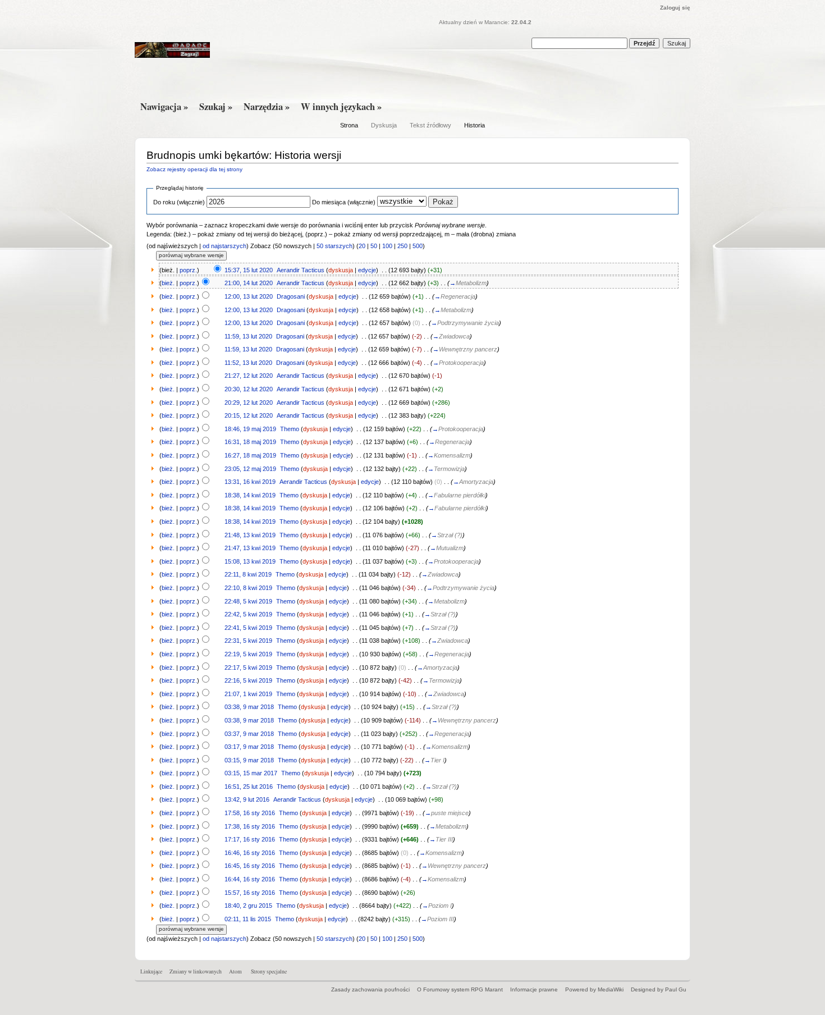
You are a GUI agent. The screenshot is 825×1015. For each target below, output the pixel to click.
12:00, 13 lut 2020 (248, 296)
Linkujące (151, 971)
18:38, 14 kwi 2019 (250, 495)
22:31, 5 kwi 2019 (248, 640)
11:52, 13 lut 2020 (248, 362)
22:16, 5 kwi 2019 (248, 680)
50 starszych (334, 246)
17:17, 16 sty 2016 (249, 839)
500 (417, 246)
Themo (289, 429)
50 (373, 246)
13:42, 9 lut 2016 (246, 799)
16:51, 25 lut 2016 (248, 786)
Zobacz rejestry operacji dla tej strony (194, 169)
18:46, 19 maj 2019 (250, 429)
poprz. (188, 270)
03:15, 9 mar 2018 (249, 760)
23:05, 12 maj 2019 (250, 468)
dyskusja (340, 270)
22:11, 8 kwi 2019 (248, 574)
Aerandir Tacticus (300, 270)
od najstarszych (224, 246)
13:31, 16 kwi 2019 (250, 481)
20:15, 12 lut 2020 (248, 415)
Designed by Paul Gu (658, 989)
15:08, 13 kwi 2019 (250, 561)
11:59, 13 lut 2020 (248, 336)
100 (387, 246)
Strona (349, 125)
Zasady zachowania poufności (370, 989)
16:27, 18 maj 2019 (250, 455)
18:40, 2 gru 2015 (248, 905)
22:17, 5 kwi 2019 (248, 667)
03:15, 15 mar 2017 (250, 773)
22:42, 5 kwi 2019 (248, 614)
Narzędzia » (267, 106)
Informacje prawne (534, 989)
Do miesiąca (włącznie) (343, 202)
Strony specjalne (269, 971)
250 (402, 246)
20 (362, 246)
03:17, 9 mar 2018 (249, 746)
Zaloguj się (675, 7)
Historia (474, 125)
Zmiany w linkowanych (195, 971)
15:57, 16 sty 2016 (249, 892)
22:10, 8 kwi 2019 (248, 587)
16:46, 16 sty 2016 (249, 852)
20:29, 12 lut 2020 (248, 402)
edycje (367, 270)
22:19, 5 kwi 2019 (248, 654)
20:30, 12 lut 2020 (248, 389)
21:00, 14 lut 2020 (248, 283)
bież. (168, 283)
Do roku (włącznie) (179, 202)
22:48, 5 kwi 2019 (248, 601)
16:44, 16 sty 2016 (249, 879)
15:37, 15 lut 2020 (248, 270)
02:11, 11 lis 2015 (247, 919)
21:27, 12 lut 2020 (248, 375)
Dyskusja (384, 125)
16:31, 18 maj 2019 (250, 441)
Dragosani (291, 296)
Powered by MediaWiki (594, 989)
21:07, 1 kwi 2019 (248, 694)
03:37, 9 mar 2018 (249, 733)
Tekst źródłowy (430, 125)
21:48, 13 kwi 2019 (250, 535)
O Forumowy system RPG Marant (460, 989)
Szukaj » (215, 106)
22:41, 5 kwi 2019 (248, 627)
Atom (235, 971)
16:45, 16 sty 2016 (249, 865)
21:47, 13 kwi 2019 (250, 548)
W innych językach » (341, 106)
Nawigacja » (164, 106)
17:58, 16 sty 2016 (249, 813)
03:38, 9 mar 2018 (249, 706)
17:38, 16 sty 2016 (249, 826)
